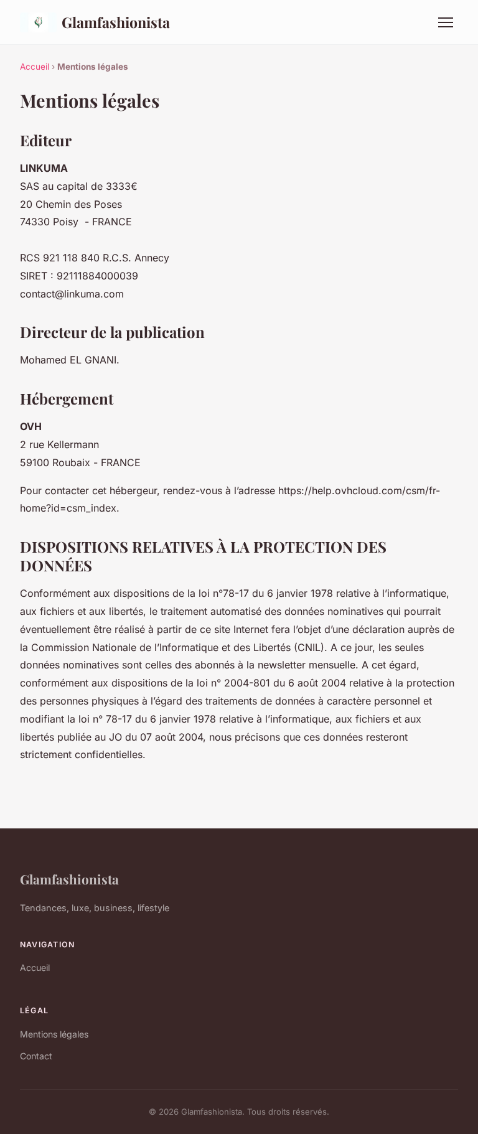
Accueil (34, 67)
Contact (36, 1056)
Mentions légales (54, 1034)
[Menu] (445, 22)
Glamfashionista (116, 22)
